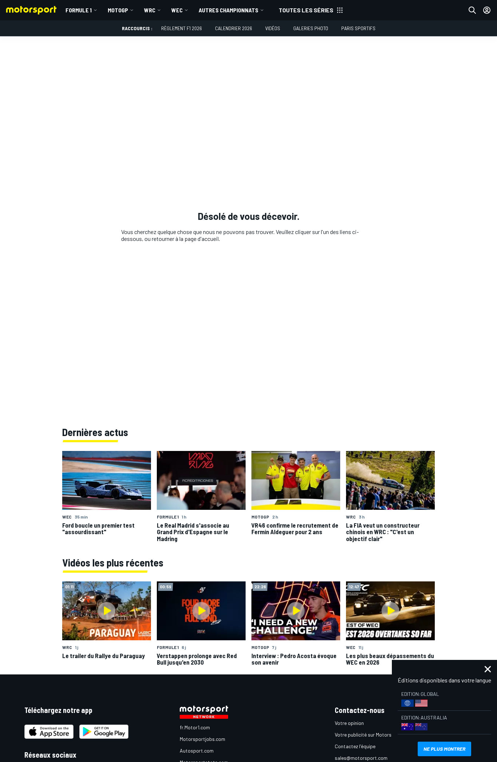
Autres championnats (228, 10)
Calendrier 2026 (233, 28)
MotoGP (118, 10)
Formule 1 (78, 10)
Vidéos (272, 28)
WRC (149, 10)
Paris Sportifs (358, 28)
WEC (177, 10)
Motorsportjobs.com (202, 739)
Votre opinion (349, 723)
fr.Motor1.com (195, 727)
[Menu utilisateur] (487, 10)
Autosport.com (197, 750)
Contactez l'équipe (355, 746)
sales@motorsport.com (361, 758)
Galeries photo (310, 28)
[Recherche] (472, 10)
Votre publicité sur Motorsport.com (373, 734)
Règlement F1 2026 (181, 28)
